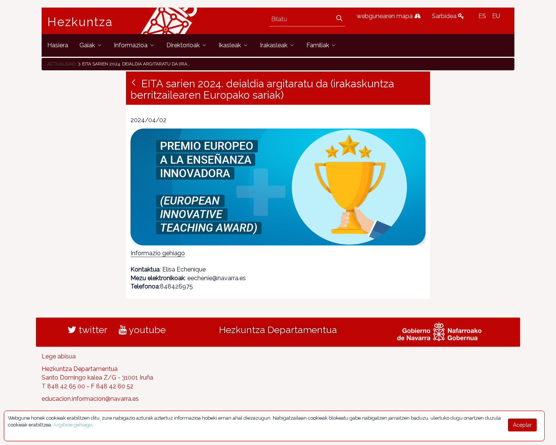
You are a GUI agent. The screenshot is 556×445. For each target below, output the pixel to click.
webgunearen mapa (385, 16)
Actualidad (61, 64)
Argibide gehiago (72, 425)
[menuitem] (58, 45)
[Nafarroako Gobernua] (439, 330)
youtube (146, 329)
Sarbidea (445, 16)
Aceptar (522, 425)
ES (482, 16)
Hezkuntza (80, 22)
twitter (91, 329)
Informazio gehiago (157, 253)
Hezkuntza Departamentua (278, 329)
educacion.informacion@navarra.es (90, 398)
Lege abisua (59, 356)
